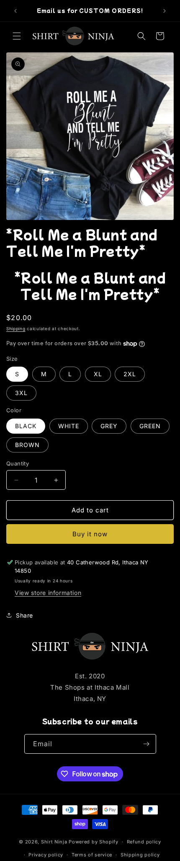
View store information (48, 592)
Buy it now (90, 534)
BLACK (25, 425)
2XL (129, 373)
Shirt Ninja (55, 842)
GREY (109, 425)
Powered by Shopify (93, 842)
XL (98, 373)
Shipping (16, 328)
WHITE (68, 425)
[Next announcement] (164, 11)
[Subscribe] (146, 744)
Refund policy (144, 842)
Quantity (17, 463)
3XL (21, 392)
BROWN (27, 444)
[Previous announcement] (15, 11)
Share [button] (24, 615)
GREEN (150, 425)
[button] (17, 36)
